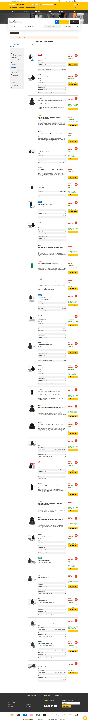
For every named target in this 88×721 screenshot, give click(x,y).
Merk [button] (12, 49)
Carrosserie (37, 11)
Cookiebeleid (28, 706)
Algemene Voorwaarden (52, 719)
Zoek (74, 22)
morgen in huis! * (33, 695)
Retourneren (10, 706)
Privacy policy (28, 704)
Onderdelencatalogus (15, 32)
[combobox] (19, 26)
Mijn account (10, 708)
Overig (73, 11)
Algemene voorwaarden (30, 702)
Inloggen (76, 7)
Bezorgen (9, 704)
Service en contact (29, 700)
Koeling (49, 11)
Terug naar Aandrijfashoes (15, 44)
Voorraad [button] (13, 82)
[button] (13, 64)
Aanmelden (66, 706)
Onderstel (25, 11)
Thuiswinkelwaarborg (41, 719)
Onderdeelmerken (30, 7)
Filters (32, 45)
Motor (13, 11)
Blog (27, 709)
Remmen (61, 11)
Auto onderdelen (13, 7)
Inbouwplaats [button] (13, 67)
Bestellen (9, 700)
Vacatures (28, 708)
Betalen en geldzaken (12, 702)
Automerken (21, 7)
